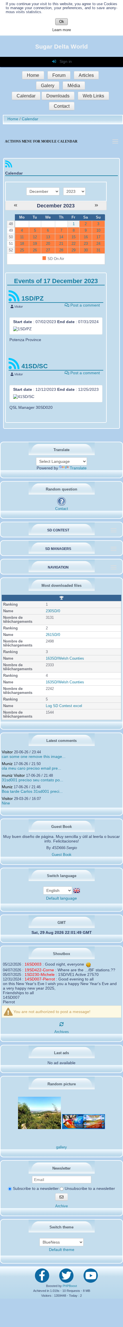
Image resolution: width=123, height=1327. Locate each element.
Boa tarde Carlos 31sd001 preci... (32, 791)
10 (98, 231)
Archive (61, 1206)
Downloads (58, 95)
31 (98, 250)
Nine (6, 803)
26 (35, 250)
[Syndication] (8, 165)
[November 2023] (15, 205)
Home (33, 75)
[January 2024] (96, 205)
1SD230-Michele (40, 974)
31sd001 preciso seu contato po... (32, 780)
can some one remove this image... (34, 756)
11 (22, 237)
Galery (47, 85)
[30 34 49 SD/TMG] (83, 1127)
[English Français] (58, 890)
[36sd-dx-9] (39, 1127)
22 (74, 244)
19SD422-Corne (39, 970)
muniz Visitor (13, 775)
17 (98, 237)
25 (22, 250)
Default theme (61, 1249)
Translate (78, 468)
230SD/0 (53, 611)
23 (86, 244)
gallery (61, 1147)
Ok (61, 22)
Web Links (93, 95)
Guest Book (62, 855)
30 (86, 250)
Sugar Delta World (61, 46)
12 (35, 237)
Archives (61, 1032)
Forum (59, 75)
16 (86, 237)
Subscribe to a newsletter (35, 1188)
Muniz (7, 763)
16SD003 (33, 964)
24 (98, 244)
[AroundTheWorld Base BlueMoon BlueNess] (61, 1242)
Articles (86, 75)
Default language (61, 898)
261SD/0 (53, 635)
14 (61, 237)
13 (48, 237)
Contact (62, 106)
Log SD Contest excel (64, 706)
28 (61, 250)
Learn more (61, 30)
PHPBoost (70, 1286)
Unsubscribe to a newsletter (89, 1188)
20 (48, 244)
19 (35, 244)
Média (74, 85)
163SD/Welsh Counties (65, 659)
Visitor (7, 752)
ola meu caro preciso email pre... (31, 768)
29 (74, 250)
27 (48, 250)
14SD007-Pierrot (40, 979)
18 (22, 244)
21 (61, 244)
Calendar (26, 95)
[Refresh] (61, 1024)
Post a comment (84, 305)
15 (74, 237)
